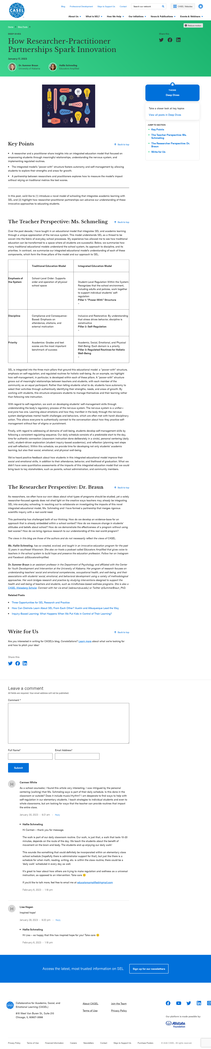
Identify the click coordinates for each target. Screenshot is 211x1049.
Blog (63, 6)
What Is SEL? (93, 16)
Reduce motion (194, 25)
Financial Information (54, 1042)
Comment (14, 700)
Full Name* (14, 750)
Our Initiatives (136, 16)
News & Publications (162, 16)
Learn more (85, 641)
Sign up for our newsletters (149, 968)
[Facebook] (170, 40)
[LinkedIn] (178, 40)
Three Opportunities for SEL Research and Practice (41, 602)
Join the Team (119, 1003)
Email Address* (63, 750)
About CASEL (90, 1003)
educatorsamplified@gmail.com (95, 882)
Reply (57, 814)
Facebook (168, 1003)
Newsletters (88, 1042)
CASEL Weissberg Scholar (22, 587)
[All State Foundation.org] (185, 1024)
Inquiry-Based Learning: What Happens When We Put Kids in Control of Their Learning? (62, 613)
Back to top (123, 144)
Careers (73, 1042)
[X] (161, 40)
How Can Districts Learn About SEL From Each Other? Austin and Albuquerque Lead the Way (65, 608)
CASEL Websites (185, 6)
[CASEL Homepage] (17, 11)
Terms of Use (90, 1010)
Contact (123, 6)
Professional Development (81, 6)
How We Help (114, 16)
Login (200, 6)
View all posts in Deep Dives (165, 114)
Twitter (189, 1003)
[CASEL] (10, 1005)
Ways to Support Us (106, 6)
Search (163, 6)
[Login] (199, 6)
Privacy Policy (119, 1010)
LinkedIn (199, 1003)
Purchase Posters (145, 1042)
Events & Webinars (190, 16)
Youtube (178, 1003)
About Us (73, 16)
